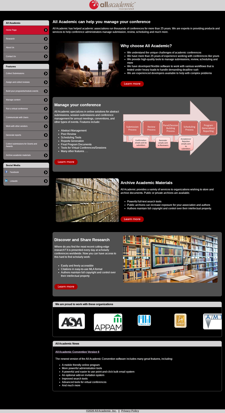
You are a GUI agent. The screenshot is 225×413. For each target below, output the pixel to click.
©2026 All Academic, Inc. (101, 411)
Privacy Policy (130, 411)
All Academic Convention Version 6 (77, 351)
